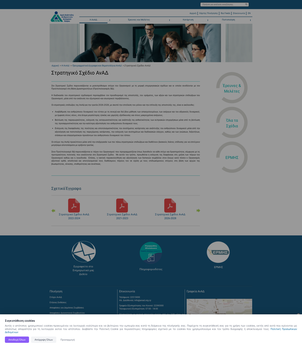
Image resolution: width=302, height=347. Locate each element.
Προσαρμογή (67, 339)
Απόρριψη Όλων (44, 339)
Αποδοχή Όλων (17, 339)
